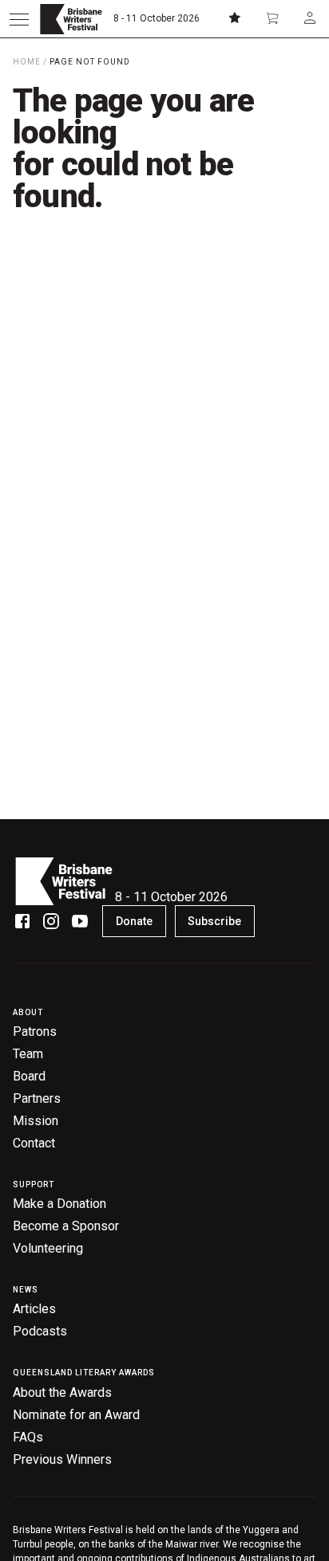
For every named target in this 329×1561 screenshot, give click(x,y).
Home (27, 61)
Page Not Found (90, 61)
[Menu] (19, 19)
